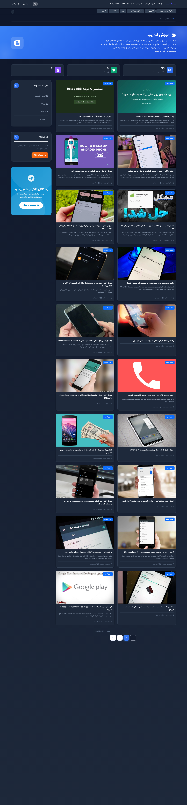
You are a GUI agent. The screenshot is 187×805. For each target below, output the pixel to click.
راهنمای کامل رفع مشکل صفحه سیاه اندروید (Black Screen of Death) (85, 340)
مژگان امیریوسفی (167, 183)
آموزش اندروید (169, 83)
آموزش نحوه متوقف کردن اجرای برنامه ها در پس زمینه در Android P (148, 501)
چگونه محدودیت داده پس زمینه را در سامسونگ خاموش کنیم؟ (150, 283)
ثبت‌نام (14, 4)
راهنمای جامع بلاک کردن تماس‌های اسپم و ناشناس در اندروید (151, 395)
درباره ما (124, 4)
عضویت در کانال (30, 205)
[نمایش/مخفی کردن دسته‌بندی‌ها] (12, 12)
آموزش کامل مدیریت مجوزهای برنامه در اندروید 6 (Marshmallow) (149, 552)
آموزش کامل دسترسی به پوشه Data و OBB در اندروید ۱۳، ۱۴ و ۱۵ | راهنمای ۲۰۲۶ (87, 284)
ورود (24, 4)
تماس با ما (113, 4)
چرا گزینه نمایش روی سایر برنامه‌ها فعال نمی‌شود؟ (155, 116)
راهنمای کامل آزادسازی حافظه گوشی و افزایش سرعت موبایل (151, 171)
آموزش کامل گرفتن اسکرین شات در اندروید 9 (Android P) (152, 450)
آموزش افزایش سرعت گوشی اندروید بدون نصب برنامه (91, 171)
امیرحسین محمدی (167, 564)
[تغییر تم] (35, 4)
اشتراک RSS (38, 155)
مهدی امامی (107, 622)
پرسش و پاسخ (135, 4)
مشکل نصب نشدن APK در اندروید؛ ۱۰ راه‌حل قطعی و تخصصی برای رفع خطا (147, 227)
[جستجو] (41, 3)
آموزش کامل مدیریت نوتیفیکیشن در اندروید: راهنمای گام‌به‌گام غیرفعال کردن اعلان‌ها (85, 227)
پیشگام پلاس (149, 4)
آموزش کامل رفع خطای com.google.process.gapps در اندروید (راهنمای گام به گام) (88, 502)
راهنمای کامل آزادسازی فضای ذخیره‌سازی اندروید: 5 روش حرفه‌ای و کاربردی (148, 608)
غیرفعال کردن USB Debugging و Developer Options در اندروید (87, 552)
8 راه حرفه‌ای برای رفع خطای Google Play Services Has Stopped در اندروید (86, 608)
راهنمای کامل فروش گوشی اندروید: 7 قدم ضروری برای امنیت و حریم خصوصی (86, 451)
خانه (159, 4)
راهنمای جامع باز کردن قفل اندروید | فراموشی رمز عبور (153, 340)
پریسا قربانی (107, 404)
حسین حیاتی (168, 128)
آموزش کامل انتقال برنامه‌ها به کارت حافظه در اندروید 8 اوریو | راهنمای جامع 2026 (85, 397)
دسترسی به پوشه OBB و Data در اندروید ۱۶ (95, 116)
